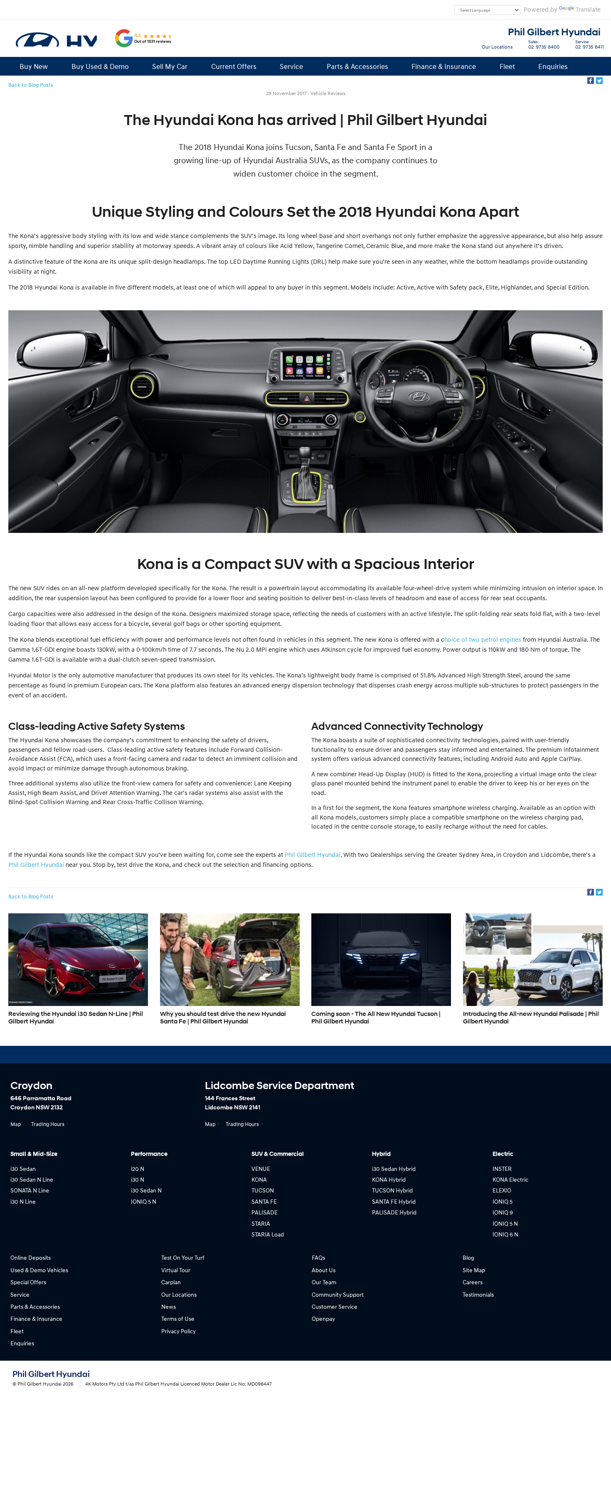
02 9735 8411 (589, 46)
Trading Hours (47, 1124)
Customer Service (334, 1306)
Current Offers (233, 66)
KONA (259, 1179)
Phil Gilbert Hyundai (554, 32)
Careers (473, 1281)
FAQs (318, 1257)
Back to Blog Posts (30, 84)
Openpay (323, 1318)
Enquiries (553, 66)
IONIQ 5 (502, 1201)
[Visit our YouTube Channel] (308, 1054)
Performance (149, 1154)
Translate (588, 9)
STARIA (260, 1223)
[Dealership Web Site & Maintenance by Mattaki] (583, 1379)
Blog (468, 1257)
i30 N (137, 1179)
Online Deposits (30, 1257)
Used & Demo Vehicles (39, 1269)
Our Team (324, 1281)
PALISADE (264, 1212)
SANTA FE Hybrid (394, 1201)
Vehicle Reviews (327, 93)
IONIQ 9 (503, 1212)
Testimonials (478, 1294)
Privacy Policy (178, 1331)
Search (592, 66)
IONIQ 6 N (505, 1234)
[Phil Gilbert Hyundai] (56, 38)
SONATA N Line (29, 1190)
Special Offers (28, 1281)
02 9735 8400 (543, 46)
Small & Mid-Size (33, 1154)
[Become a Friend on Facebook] (330, 1054)
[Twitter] (599, 80)
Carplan (171, 1281)
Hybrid (381, 1154)
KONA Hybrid (389, 1179)
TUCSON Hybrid (392, 1190)
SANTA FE (264, 1201)
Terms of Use (178, 1318)
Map (15, 1124)
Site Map (474, 1269)
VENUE (260, 1168)
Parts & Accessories (357, 66)
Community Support (338, 1294)
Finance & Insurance (443, 66)
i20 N (137, 1168)
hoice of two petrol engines (482, 639)
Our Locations (497, 47)
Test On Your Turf (182, 1257)
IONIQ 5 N (143, 1201)
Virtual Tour (175, 1269)
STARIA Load (267, 1234)
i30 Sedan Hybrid (394, 1168)
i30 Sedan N (146, 1190)
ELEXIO (502, 1190)
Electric (503, 1154)
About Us (323, 1269)
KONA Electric (510, 1179)
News (168, 1306)
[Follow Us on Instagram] (285, 1054)
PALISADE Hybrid (394, 1212)
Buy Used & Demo (100, 66)
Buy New (34, 66)
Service (291, 66)
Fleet (507, 66)
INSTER (502, 1168)
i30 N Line (23, 1201)
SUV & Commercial (277, 1154)
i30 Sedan (23, 1168)
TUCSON (262, 1190)
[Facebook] (590, 80)
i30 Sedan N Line (31, 1179)
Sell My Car (169, 66)
